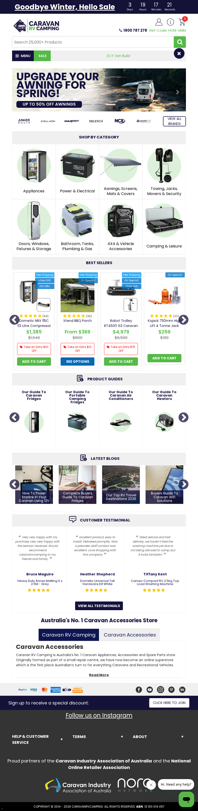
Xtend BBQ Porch (77, 320)
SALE (42, 55)
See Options (77, 361)
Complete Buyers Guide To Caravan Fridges (77, 497)
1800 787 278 (135, 30)
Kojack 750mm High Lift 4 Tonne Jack (164, 323)
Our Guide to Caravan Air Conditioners (121, 395)
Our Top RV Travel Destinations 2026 (121, 497)
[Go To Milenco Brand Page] (95, 121)
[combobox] (93, 42)
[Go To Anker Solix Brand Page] (24, 121)
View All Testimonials (99, 605)
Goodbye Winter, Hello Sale (65, 7)
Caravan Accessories (130, 634)
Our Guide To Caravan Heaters (164, 395)
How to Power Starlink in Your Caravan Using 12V (34, 497)
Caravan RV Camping (69, 634)
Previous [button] (14, 320)
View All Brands (175, 121)
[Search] (180, 42)
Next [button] (183, 320)
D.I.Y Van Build (118, 55)
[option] (34, 321)
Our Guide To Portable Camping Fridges (77, 397)
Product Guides (105, 379)
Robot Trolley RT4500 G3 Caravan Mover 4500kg (121, 325)
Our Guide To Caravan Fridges (34, 395)
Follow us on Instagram (99, 715)
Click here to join (169, 702)
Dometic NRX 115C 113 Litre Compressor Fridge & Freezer (34, 325)
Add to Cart (34, 361)
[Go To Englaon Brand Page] (48, 121)
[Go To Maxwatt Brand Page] (72, 121)
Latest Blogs (105, 459)
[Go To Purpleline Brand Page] (144, 121)
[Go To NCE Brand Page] (120, 121)
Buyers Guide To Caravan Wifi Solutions (164, 497)
